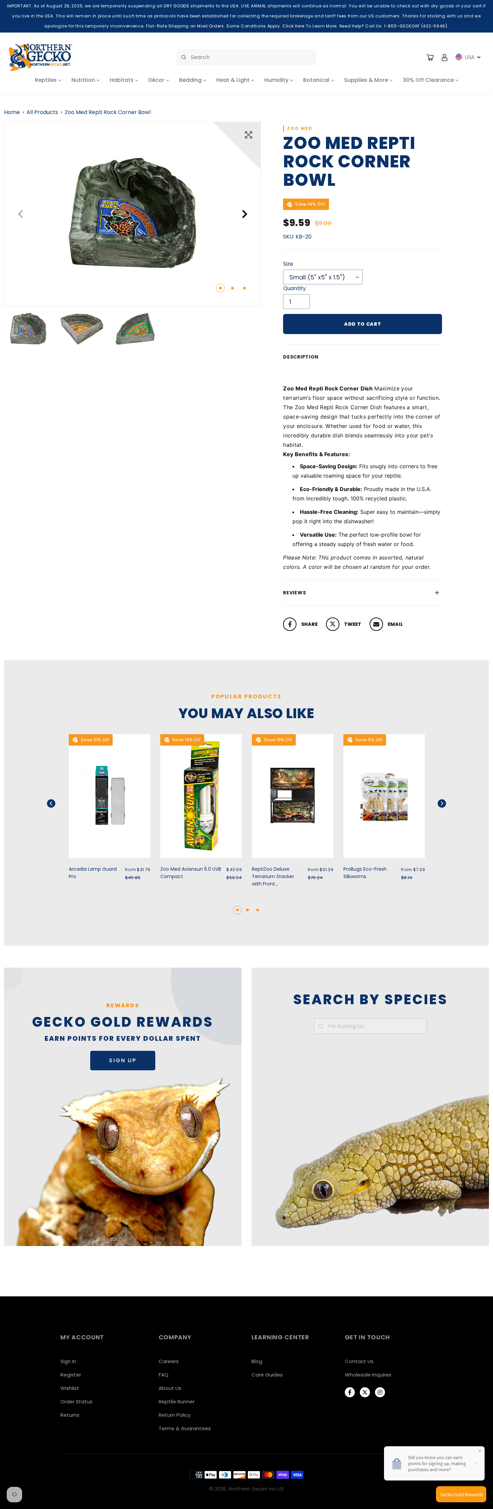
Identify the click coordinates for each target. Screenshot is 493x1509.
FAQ (163, 1374)
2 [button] (232, 288)
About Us (170, 1388)
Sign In (68, 1361)
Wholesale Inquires (368, 1374)
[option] (132, 214)
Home (12, 112)
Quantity (294, 288)
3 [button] (244, 288)
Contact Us (359, 1361)
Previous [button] (20, 214)
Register (70, 1374)
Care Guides (267, 1374)
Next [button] (245, 214)
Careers (169, 1361)
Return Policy (174, 1414)
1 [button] (220, 288)
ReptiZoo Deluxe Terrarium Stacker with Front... (273, 876)
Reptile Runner (177, 1401)
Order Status (76, 1401)
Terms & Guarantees (185, 1428)
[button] (59, 803)
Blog (257, 1361)
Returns (69, 1414)
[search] (246, 57)
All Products (42, 112)
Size (288, 264)
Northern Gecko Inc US (256, 1488)
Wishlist (69, 1388)
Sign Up (122, 1060)
